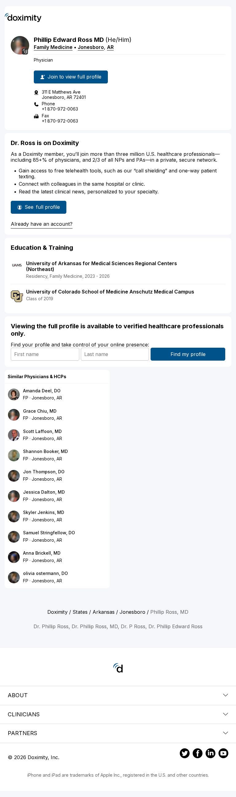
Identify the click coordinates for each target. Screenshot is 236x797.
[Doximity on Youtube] (223, 754)
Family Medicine (53, 47)
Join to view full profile (74, 77)
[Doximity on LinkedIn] (210, 754)
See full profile (42, 209)
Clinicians (24, 714)
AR (110, 47)
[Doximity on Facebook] (198, 754)
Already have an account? (42, 224)
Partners (22, 733)
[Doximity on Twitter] (185, 754)
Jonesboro (91, 47)
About (18, 695)
